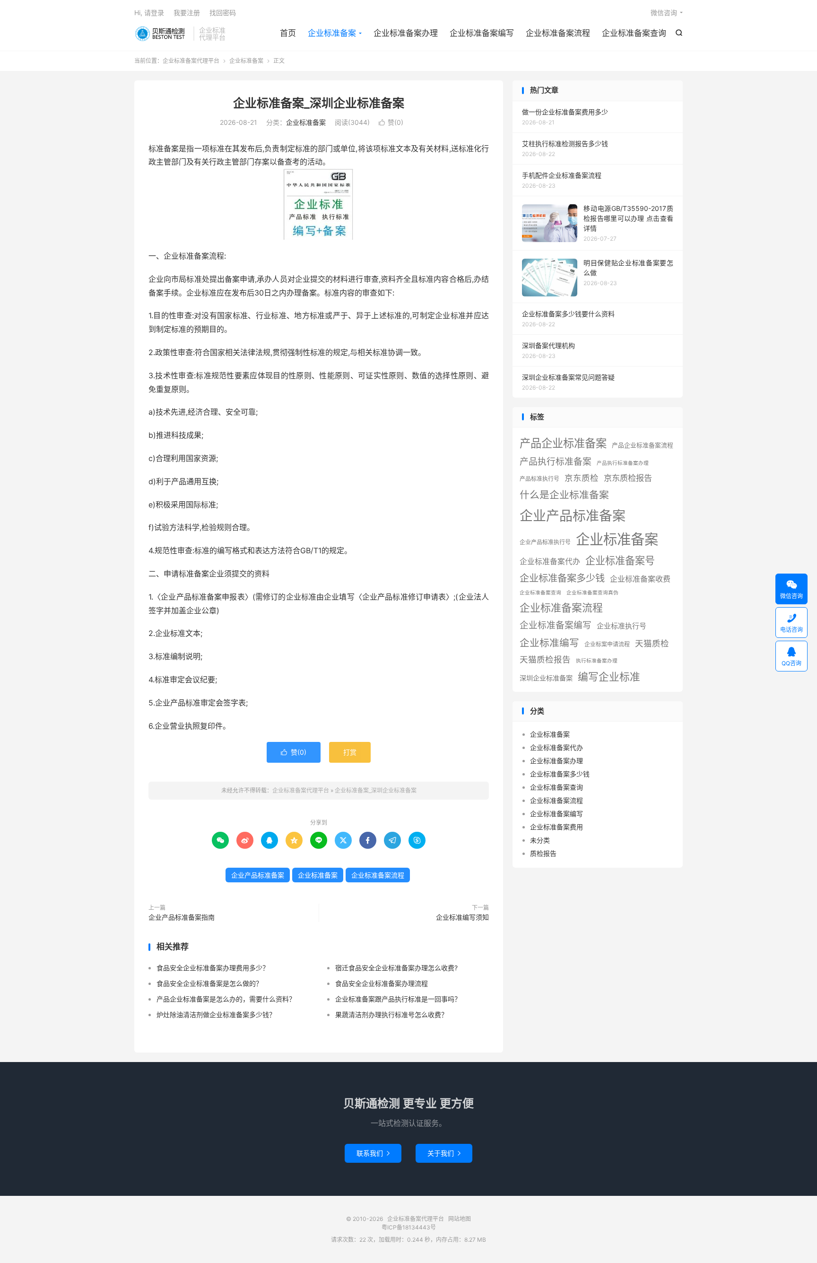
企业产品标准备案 (257, 875)
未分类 (540, 840)
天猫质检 (652, 643)
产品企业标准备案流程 (642, 445)
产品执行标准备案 (555, 461)
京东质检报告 (628, 478)
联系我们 (373, 1153)
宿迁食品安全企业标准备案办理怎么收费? (396, 968)
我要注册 (187, 13)
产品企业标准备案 (563, 443)
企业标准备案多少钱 (562, 578)
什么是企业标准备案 (564, 495)
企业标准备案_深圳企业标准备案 (318, 103)
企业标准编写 (549, 643)
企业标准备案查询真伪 (592, 593)
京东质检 (582, 478)
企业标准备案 (332, 33)
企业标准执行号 (621, 625)
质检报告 (543, 853)
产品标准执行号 (539, 478)
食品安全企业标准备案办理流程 (381, 983)
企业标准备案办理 (406, 33)
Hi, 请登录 (149, 13)
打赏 (349, 752)
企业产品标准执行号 (545, 542)
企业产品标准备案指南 (181, 917)
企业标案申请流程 (607, 644)
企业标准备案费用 (556, 827)
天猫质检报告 (545, 659)
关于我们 (444, 1153)
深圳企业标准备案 (546, 678)
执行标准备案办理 (596, 661)
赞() (391, 122)
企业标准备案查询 (634, 33)
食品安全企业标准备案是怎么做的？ (209, 983)
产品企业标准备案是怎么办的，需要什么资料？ (226, 999)
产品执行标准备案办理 (623, 463)
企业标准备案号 (620, 560)
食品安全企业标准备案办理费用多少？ (212, 968)
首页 (288, 33)
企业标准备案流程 (558, 33)
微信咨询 (664, 13)
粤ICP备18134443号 (409, 1227)
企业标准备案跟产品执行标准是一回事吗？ (398, 999)
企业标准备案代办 (550, 561)
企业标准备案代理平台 (161, 33)
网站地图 (459, 1218)
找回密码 (222, 13)
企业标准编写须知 (462, 917)
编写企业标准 (609, 677)
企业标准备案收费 (640, 579)
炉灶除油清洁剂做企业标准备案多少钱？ (216, 1014)
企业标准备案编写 (482, 33)
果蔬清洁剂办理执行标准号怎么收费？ (391, 1014)
